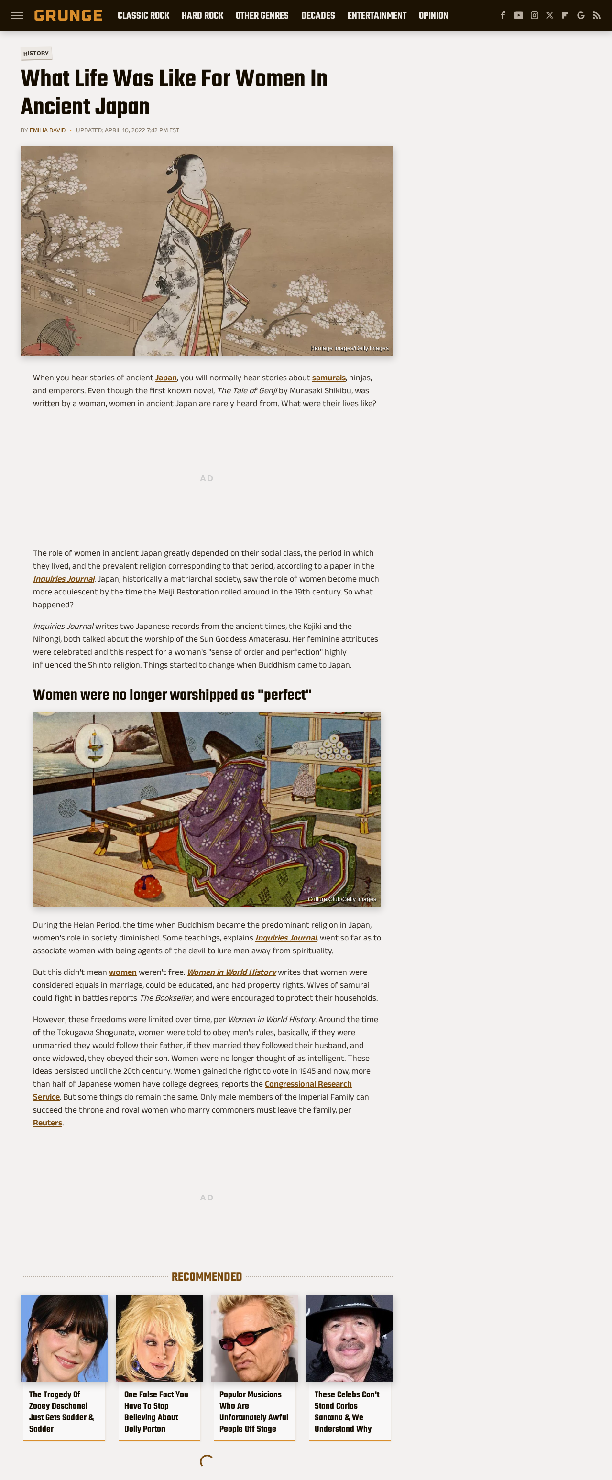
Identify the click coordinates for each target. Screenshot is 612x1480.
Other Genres (262, 15)
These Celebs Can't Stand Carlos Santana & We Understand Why (347, 1412)
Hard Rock (202, 15)
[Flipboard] (565, 15)
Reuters (47, 1122)
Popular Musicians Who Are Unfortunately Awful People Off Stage (253, 1412)
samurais (329, 377)
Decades (318, 15)
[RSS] (597, 15)
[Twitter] (550, 15)
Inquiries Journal (63, 578)
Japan (166, 377)
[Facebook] (503, 15)
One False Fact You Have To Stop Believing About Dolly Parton (156, 1412)
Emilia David (48, 130)
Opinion (433, 15)
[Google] (581, 15)
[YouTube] (518, 15)
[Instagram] (534, 15)
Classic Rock (143, 15)
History (36, 53)
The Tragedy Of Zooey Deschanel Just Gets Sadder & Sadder (61, 1412)
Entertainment (377, 15)
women (123, 972)
